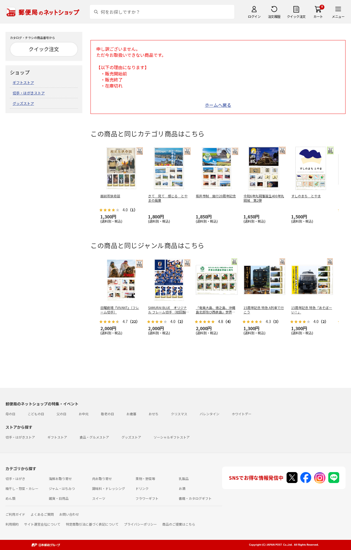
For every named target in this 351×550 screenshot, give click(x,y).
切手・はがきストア (29, 93)
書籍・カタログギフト (195, 498)
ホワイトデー (241, 413)
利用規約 (12, 524)
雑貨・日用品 (59, 498)
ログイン (254, 16)
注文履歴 (274, 16)
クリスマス (179, 413)
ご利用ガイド (15, 514)
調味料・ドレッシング (108, 488)
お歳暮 (131, 413)
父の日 (61, 413)
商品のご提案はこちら (178, 524)
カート (318, 16)
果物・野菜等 (145, 478)
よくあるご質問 (42, 514)
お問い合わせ (69, 514)
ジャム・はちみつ (62, 488)
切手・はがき (15, 478)
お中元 (84, 413)
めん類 (10, 498)
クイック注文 (296, 16)
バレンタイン (209, 413)
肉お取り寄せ (102, 478)
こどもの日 (36, 413)
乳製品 (184, 478)
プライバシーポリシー (140, 524)
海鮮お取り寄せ (60, 478)
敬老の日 (107, 413)
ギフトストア (23, 82)
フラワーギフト (146, 498)
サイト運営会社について (42, 524)
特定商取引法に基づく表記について (92, 524)
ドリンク (142, 488)
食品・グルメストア (94, 437)
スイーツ (98, 498)
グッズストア (23, 103)
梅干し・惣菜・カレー (21, 488)
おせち (153, 413)
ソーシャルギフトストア (172, 437)
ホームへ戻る (218, 105)
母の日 (10, 413)
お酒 (182, 488)
